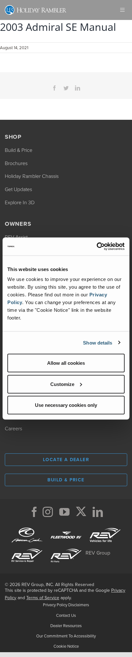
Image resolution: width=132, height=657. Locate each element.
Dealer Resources (66, 626)
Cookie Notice (66, 646)
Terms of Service (42, 597)
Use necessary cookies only (66, 405)
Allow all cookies (66, 363)
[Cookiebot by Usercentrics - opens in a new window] (97, 246)
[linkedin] (98, 512)
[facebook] (34, 512)
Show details (97, 342)
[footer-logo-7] (66, 547)
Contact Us (66, 615)
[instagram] (48, 512)
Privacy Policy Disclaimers (66, 605)
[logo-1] (27, 547)
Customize (62, 384)
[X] (81, 512)
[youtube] (64, 512)
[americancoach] (27, 527)
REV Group (98, 552)
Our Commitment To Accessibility (66, 636)
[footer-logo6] (105, 527)
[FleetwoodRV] (66, 527)
